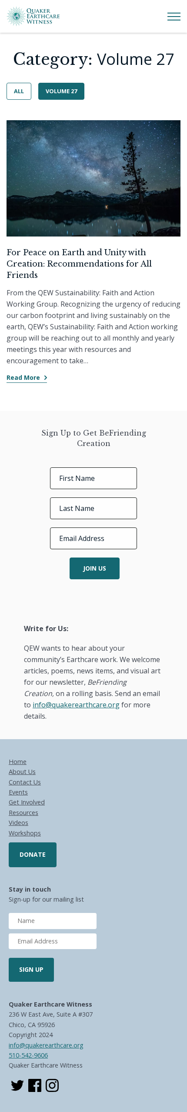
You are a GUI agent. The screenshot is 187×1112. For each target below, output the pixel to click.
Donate (33, 854)
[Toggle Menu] (173, 16)
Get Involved (27, 802)
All (19, 91)
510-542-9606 (28, 1055)
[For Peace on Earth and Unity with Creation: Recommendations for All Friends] (93, 178)
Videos (18, 822)
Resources (23, 812)
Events (18, 792)
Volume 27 (61, 91)
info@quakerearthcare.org (46, 1045)
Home (18, 761)
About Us (22, 771)
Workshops (25, 833)
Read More (23, 377)
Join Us (94, 568)
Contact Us (25, 782)
